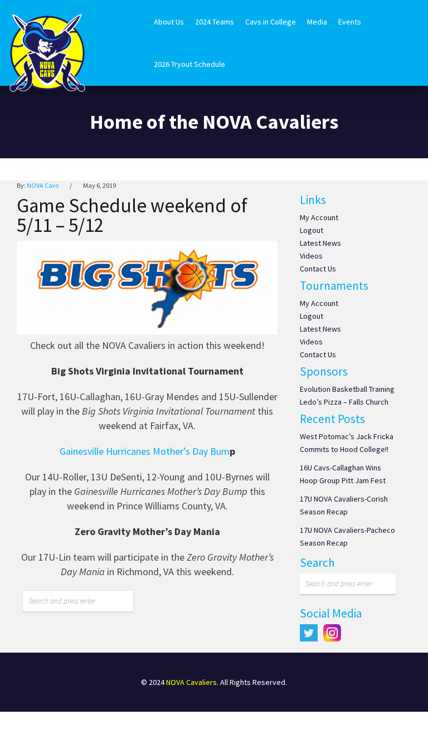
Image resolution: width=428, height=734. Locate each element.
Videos (311, 256)
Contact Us (318, 269)
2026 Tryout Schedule (189, 64)
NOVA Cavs (43, 185)
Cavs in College (270, 22)
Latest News (320, 243)
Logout (311, 230)
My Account (319, 217)
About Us (169, 22)
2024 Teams (214, 22)
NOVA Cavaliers (191, 682)
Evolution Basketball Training (347, 389)
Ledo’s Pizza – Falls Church (344, 402)
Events (349, 22)
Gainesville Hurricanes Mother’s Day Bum (145, 451)
